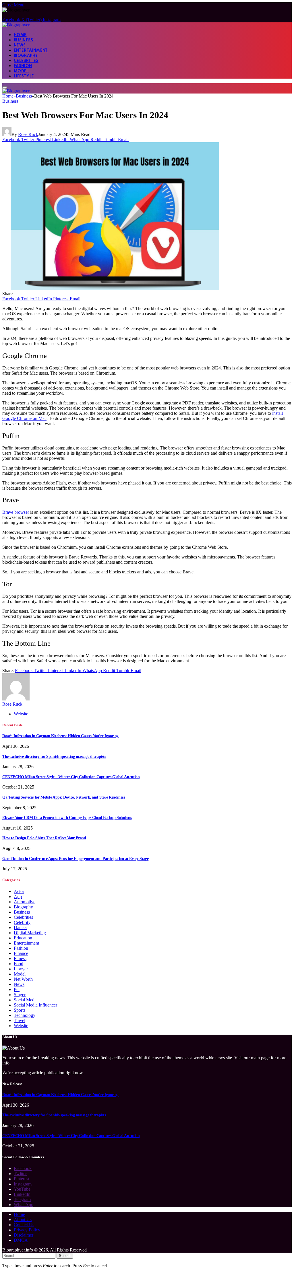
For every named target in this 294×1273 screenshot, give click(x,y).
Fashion (23, 66)
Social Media (26, 999)
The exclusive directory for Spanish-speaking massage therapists (54, 756)
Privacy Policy (27, 1229)
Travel (19, 1020)
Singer (20, 994)
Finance (21, 953)
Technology (24, 1015)
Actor (19, 891)
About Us (23, 1219)
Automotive (24, 901)
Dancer (20, 927)
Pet (17, 989)
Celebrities (26, 61)
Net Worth (23, 979)
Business (23, 40)
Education (23, 937)
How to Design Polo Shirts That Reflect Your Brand (44, 838)
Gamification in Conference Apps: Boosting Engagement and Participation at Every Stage (75, 859)
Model (21, 71)
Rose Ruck (28, 134)
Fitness (20, 958)
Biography (26, 56)
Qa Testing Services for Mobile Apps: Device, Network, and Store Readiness (63, 797)
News (20, 45)
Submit (65, 1255)
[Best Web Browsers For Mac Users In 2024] (115, 288)
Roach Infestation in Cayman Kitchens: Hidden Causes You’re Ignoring (60, 736)
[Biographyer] (16, 24)
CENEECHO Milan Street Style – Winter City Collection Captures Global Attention (71, 777)
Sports (19, 1010)
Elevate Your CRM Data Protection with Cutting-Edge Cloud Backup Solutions (66, 817)
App (18, 896)
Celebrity (22, 922)
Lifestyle (24, 76)
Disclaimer (23, 1235)
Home (20, 35)
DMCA (21, 1240)
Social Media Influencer (35, 1005)
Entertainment (31, 50)
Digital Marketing (30, 932)
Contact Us (24, 1224)
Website (21, 1025)
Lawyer (21, 968)
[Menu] (4, 87)
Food (18, 963)
